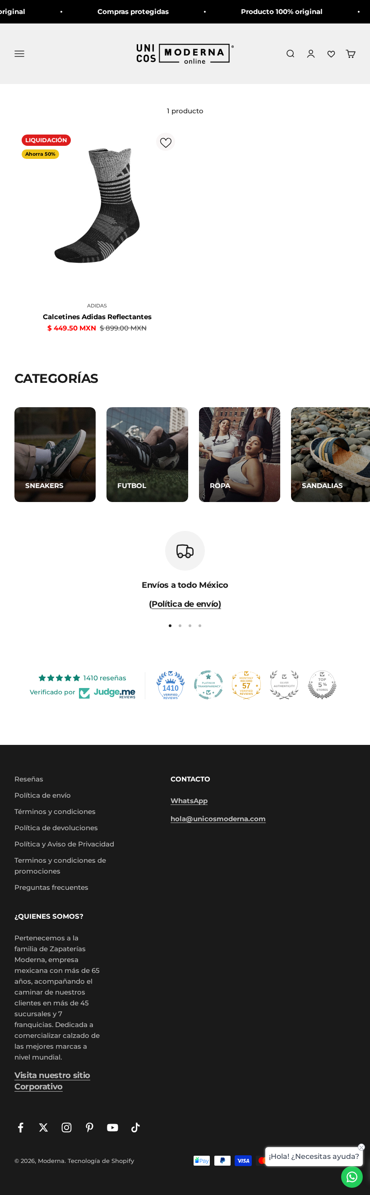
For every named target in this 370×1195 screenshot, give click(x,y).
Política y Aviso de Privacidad (64, 844)
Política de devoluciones (56, 827)
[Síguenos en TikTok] (136, 1127)
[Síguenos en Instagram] (66, 1127)
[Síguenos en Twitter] (43, 1127)
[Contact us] (352, 1177)
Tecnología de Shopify (101, 1160)
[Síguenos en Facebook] (20, 1127)
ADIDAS (97, 305)
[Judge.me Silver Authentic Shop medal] (284, 684)
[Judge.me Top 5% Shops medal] (322, 684)
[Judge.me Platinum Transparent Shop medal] (208, 684)
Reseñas (28, 779)
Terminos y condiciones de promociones (60, 865)
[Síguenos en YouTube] (112, 1127)
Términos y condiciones (55, 811)
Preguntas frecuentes (51, 887)
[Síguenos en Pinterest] (89, 1127)
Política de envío (42, 795)
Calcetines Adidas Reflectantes (97, 316)
